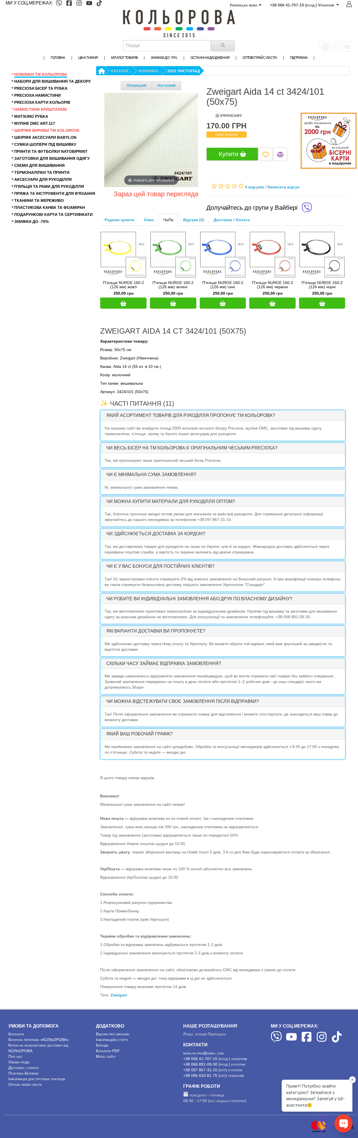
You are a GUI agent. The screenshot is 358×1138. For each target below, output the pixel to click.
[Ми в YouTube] (89, 4)
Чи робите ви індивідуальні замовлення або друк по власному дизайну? (199, 598)
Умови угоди (18, 1062)
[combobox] (167, 45)
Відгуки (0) (193, 220)
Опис (149, 220)
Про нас (15, 1056)
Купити (229, 154)
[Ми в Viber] (59, 4)
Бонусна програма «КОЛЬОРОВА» (38, 1039)
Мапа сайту (106, 1056)
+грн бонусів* (227, 135)
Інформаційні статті (112, 1039)
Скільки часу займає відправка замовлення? (163, 663)
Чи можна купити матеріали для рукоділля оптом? (170, 501)
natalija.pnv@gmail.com (203, 1053)
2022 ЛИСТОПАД (183, 71)
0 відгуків (254, 187)
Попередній (136, 85)
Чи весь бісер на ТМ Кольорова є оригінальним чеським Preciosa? (191, 447)
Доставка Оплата (232, 220)
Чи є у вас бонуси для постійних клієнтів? (160, 566)
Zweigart (118, 995)
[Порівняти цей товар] (280, 154)
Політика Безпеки (23, 1073)
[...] (347, 46)
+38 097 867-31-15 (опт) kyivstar (212, 1070)
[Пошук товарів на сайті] (223, 45)
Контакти (16, 1034)
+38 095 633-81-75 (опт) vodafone (213, 1075)
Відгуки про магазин (112, 1034)
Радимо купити (119, 220)
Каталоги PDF (108, 1051)
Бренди (102, 1045)
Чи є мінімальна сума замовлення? (151, 474)
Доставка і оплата (23, 1067)
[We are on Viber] (276, 1041)
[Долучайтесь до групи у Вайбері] (307, 208)
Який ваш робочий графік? (139, 733)
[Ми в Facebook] (69, 4)
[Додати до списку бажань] (266, 154)
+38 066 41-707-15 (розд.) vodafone (215, 1058)
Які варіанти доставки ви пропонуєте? (155, 631)
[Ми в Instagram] (79, 4)
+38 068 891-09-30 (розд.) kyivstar (214, 1064)
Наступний (166, 85)
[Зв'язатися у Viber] (324, 1131)
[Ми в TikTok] (99, 4)
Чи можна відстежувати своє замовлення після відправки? (182, 701)
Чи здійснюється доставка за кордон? (155, 533)
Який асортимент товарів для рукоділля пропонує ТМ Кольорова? (190, 415)
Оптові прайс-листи (25, 1084)
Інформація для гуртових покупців (36, 1079)
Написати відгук (283, 187)
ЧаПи (168, 220)
